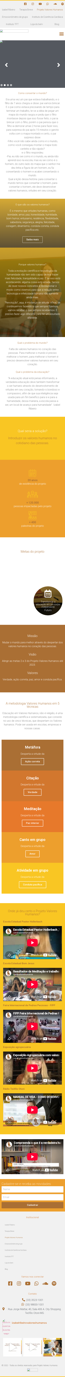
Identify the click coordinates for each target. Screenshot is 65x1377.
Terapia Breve (26, 9)
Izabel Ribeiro (8, 9)
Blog (57, 24)
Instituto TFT (12, 24)
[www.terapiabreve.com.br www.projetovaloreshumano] (12, 1347)
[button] (61, 34)
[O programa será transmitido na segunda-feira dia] (52, 1347)
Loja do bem (36, 24)
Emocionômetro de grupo (15, 17)
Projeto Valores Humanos (50, 9)
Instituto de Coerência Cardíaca (47, 17)
